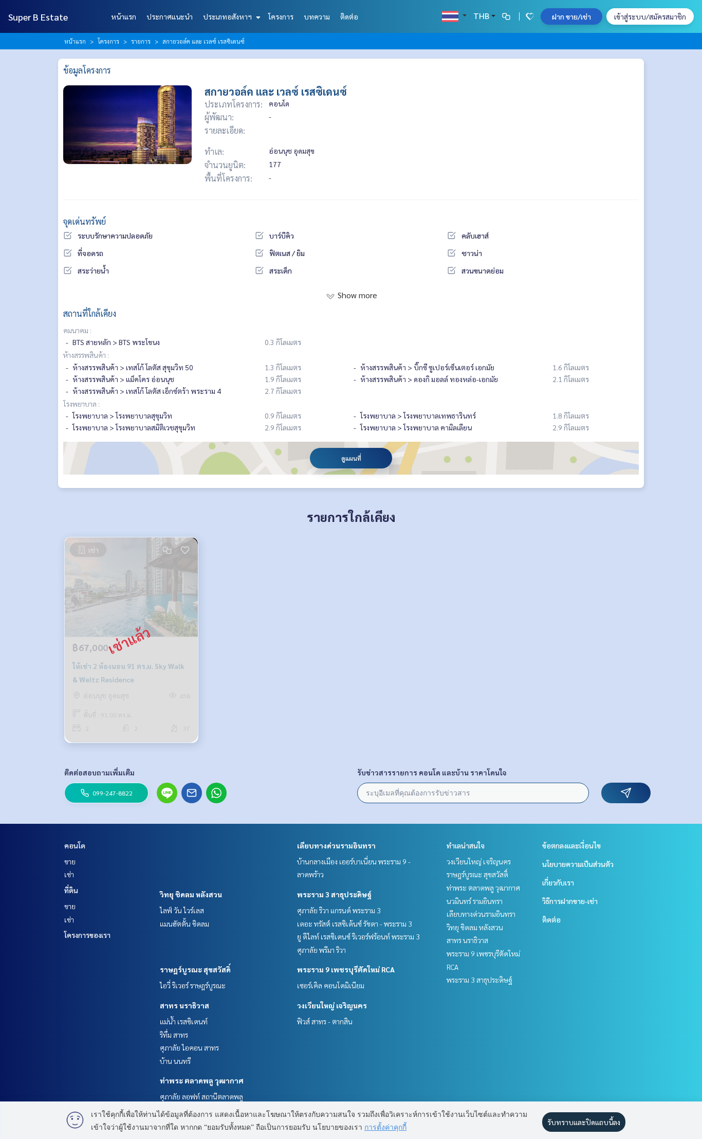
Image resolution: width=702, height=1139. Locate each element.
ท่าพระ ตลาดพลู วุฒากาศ (202, 1080)
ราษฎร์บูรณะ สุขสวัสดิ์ (195, 969)
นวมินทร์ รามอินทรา (475, 901)
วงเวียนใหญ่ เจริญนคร (332, 1005)
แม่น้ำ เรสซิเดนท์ (184, 1021)
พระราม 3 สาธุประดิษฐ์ (334, 894)
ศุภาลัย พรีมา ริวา (321, 949)
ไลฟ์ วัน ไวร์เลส (182, 910)
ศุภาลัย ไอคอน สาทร (189, 1047)
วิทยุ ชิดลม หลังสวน (191, 894)
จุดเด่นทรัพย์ (84, 221)
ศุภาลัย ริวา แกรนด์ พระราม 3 (339, 910)
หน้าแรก (123, 16)
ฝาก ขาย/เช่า (571, 16)
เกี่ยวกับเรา (558, 882)
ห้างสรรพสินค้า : (86, 354)
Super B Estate (38, 17)
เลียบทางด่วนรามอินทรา (336, 845)
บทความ (317, 16)
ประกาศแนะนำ (169, 16)
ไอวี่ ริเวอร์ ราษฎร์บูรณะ (193, 985)
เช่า (69, 874)
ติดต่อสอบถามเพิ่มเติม (99, 772)
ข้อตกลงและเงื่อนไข (571, 845)
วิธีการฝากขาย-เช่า (570, 901)
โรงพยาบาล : (81, 403)
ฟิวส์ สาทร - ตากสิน (325, 1021)
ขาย (70, 861)
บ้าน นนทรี (175, 1060)
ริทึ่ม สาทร (174, 1034)
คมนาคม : (77, 330)
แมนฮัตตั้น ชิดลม (184, 923)
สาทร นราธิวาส (184, 1005)
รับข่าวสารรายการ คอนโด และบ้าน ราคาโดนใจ (432, 772)
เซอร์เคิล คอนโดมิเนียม (330, 985)
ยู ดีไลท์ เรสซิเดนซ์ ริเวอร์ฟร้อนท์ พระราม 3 (358, 936)
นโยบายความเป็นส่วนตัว (578, 864)
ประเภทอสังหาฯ (228, 16)
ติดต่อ (349, 16)
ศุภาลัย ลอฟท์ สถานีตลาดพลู (201, 1096)
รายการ (141, 41)
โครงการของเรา (87, 934)
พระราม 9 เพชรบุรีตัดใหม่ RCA (346, 969)
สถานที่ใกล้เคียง (89, 313)
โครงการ (280, 16)
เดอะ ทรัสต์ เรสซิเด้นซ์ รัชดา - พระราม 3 (354, 923)
